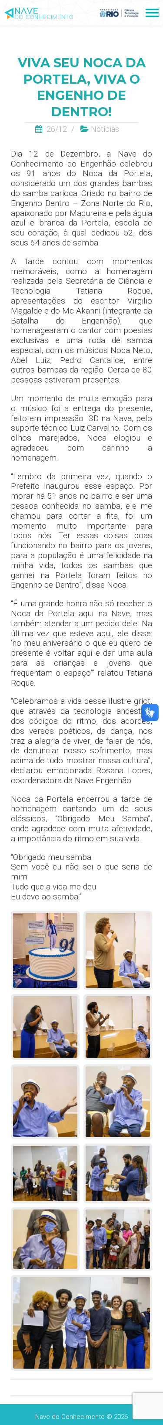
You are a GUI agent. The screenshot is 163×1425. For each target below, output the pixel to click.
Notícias (105, 129)
